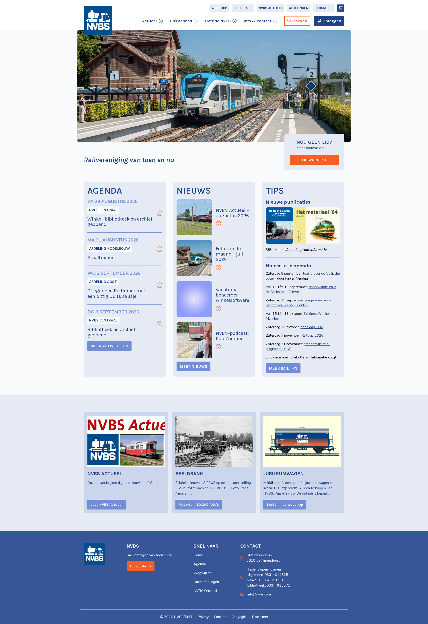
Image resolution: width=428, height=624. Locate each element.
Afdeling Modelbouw (109, 248)
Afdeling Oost (103, 282)
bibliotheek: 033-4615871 (268, 585)
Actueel (149, 20)
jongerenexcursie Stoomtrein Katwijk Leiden (298, 303)
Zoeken (300, 20)
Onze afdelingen (206, 581)
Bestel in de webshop (284, 504)
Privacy (203, 616)
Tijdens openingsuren (264, 569)
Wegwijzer (202, 573)
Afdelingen (298, 8)
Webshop (219, 8)
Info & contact (257, 20)
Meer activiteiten (109, 346)
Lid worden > (314, 160)
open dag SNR (311, 327)
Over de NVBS (218, 20)
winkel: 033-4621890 (265, 580)
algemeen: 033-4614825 (267, 574)
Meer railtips (283, 368)
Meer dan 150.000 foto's (199, 504)
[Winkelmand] (340, 8)
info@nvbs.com (259, 594)
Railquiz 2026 (312, 335)
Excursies (324, 8)
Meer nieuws (193, 366)
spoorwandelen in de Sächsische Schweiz (301, 289)
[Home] (98, 20)
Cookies (220, 616)
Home (198, 555)
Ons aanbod (181, 20)
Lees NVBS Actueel (107, 504)
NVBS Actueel (271, 8)
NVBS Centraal (103, 210)
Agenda (199, 564)
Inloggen (332, 20)
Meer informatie (308, 147)
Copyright (239, 616)
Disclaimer (260, 616)
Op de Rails (243, 8)
